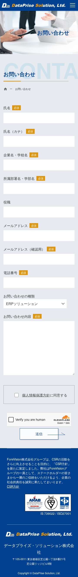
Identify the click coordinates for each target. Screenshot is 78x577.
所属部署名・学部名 (23, 178)
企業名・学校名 (19, 154)
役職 (6, 202)
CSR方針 (13, 486)
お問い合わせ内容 (21, 316)
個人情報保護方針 (36, 395)
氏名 (11, 107)
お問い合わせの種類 (19, 296)
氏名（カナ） (18, 131)
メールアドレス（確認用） (28, 249)
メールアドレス (19, 225)
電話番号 (14, 272)
